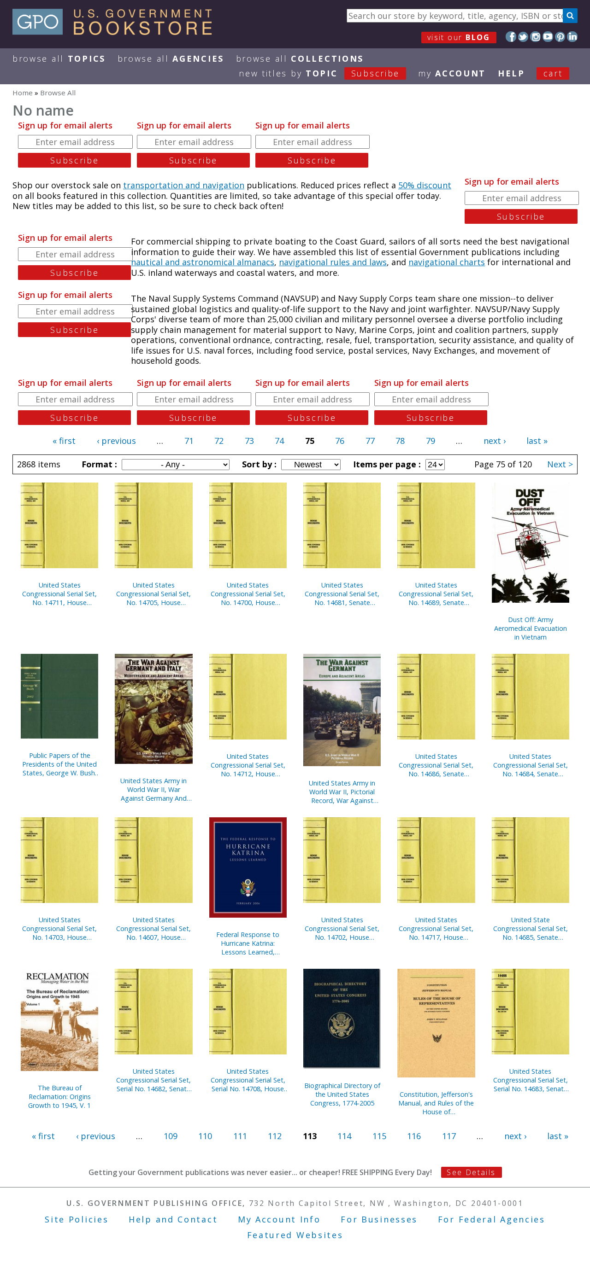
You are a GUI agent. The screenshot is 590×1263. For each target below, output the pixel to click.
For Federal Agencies (491, 1219)
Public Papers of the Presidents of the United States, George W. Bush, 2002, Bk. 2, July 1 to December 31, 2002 (59, 764)
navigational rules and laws (333, 262)
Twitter (523, 36)
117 (449, 1135)
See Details (471, 1172)
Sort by (258, 464)
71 (189, 440)
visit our (458, 37)
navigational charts (446, 262)
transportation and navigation (183, 185)
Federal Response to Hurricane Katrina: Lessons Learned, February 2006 (247, 943)
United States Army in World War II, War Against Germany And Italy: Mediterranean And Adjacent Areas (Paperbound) (153, 789)
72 (219, 440)
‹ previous (116, 440)
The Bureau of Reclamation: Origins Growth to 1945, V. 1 (59, 1096)
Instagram (535, 36)
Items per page (386, 464)
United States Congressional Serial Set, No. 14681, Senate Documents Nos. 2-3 (342, 594)
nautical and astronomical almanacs (202, 262)
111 (240, 1135)
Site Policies (76, 1219)
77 (370, 440)
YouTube (548, 36)
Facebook (511, 36)
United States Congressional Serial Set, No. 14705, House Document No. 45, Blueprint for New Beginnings (153, 594)
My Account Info (279, 1219)
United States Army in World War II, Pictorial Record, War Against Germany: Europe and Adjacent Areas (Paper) (342, 792)
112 (275, 1135)
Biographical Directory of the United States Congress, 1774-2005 (342, 1094)
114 (344, 1135)
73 (249, 440)
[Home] (116, 31)
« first (64, 440)
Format (98, 464)
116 (414, 1135)
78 (400, 440)
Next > (560, 464)
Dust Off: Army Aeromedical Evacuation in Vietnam (530, 628)
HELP (511, 73)
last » (537, 440)
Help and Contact (173, 1219)
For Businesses (379, 1219)
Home (22, 92)
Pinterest (560, 36)
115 (379, 1135)
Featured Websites (295, 1234)
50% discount (424, 185)
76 (339, 440)
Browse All (59, 58)
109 (170, 1135)
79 (430, 440)
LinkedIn (572, 36)
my (452, 73)
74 (279, 440)
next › (495, 440)
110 (205, 1135)
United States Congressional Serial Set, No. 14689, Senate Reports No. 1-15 (436, 594)
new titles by (319, 73)
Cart (553, 73)
